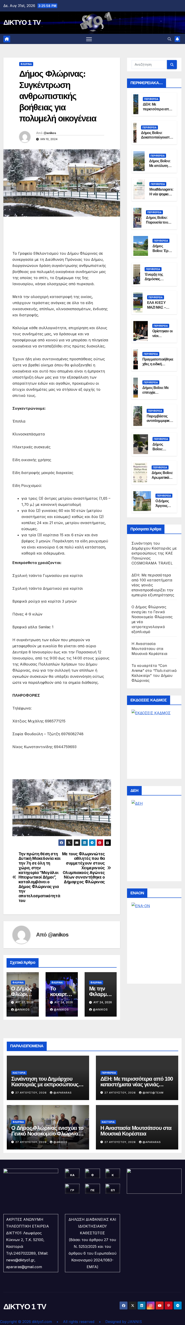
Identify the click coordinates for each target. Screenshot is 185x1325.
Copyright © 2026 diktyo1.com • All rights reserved (49, 1321)
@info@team (153, 1092)
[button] (169, 39)
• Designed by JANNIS (120, 1321)
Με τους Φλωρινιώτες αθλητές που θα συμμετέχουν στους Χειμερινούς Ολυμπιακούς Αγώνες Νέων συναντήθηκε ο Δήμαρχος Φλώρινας (83, 868)
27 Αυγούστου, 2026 (31, 1092)
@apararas (62, 1092)
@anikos (50, 133)
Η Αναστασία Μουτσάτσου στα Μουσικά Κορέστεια (149, 648)
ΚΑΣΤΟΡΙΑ (19, 1072)
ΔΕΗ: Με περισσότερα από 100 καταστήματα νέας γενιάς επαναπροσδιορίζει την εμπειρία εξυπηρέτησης (153, 585)
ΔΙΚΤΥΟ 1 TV (21, 22)
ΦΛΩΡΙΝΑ (26, 64)
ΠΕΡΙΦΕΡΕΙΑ (151, 99)
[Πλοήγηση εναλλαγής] (89, 38)
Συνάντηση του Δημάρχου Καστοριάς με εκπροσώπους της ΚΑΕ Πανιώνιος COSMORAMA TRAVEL (154, 553)
